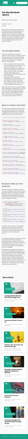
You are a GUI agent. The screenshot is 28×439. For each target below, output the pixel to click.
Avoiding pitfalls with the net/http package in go (12, 296)
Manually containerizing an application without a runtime (13, 370)
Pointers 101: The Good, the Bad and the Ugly (13, 345)
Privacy (19, 436)
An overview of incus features (11, 396)
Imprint (24, 436)
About (12, 436)
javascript (4, 25)
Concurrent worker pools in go (13, 321)
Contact (15, 436)
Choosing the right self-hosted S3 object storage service (12, 421)
